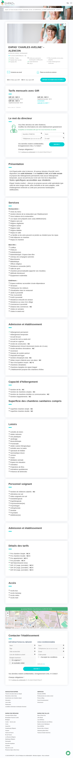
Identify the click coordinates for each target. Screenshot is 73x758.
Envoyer (56, 144)
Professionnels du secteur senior (45, 696)
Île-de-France (8, 734)
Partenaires (8, 704)
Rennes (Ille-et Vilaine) (43, 728)
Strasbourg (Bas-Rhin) (42, 730)
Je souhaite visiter (18, 663)
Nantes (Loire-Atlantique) (43, 724)
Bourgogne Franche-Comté (12, 717)
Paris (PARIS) (40, 726)
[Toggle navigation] (71, 3)
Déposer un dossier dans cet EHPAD (52, 79)
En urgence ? (16, 660)
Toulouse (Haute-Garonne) (43, 732)
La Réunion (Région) (10, 737)
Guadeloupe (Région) (10, 728)
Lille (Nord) (40, 717)
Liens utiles (8, 702)
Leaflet (51, 627)
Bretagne (7, 719)
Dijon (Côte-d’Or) (41, 715)
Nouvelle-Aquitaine (10, 743)
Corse (6, 724)
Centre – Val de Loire (10, 722)
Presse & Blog (40, 698)
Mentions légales (37, 755)
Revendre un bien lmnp (11, 696)
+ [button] (7, 613)
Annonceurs (40, 702)
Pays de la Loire (9, 747)
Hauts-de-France (9, 732)
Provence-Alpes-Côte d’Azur (12, 750)
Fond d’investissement (42, 700)
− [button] (7, 616)
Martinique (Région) (10, 739)
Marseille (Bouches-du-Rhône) (44, 722)
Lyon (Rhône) (40, 719)
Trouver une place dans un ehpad (13, 693)
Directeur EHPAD (41, 693)
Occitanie (7, 745)
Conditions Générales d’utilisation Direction (15, 706)
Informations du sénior (20, 642)
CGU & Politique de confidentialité (23, 755)
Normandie (8, 741)
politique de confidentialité (28, 152)
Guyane (7, 730)
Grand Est (7, 726)
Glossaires (8, 700)
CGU (43, 664)
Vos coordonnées (46, 642)
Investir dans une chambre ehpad (13, 698)
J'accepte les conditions (49, 657)
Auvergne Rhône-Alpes (11, 715)
